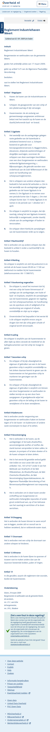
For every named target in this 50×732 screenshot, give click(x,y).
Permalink (27, 20)
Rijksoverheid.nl (14, 717)
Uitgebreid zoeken (30, 12)
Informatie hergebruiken (18, 680)
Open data (12, 700)
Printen (40, 20)
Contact (10, 664)
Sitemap (11, 690)
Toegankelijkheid (14, 687)
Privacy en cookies (15, 683)
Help (9, 670)
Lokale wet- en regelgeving (11, 12)
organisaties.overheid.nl (20, 636)
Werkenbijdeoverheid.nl (17, 723)
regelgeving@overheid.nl (20, 644)
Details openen (2, 27)
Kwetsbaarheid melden (17, 693)
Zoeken (10, 673)
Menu (43, 4)
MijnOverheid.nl (14, 714)
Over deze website (15, 661)
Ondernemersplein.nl (16, 720)
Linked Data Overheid (16, 703)
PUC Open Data (14, 706)
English (10, 667)
